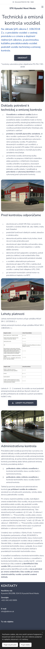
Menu (42, 7)
